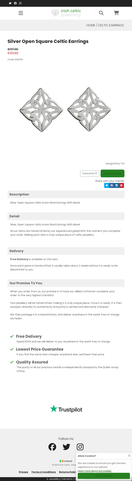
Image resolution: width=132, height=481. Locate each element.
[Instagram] (20, 3)
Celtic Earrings (111, 25)
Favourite (88, 173)
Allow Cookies (103, 476)
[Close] (129, 455)
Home (90, 25)
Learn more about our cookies (94, 470)
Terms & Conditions (43, 472)
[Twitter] (10, 3)
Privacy (23, 472)
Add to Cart (112, 173)
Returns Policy (68, 472)
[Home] (66, 13)
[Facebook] (15, 3)
